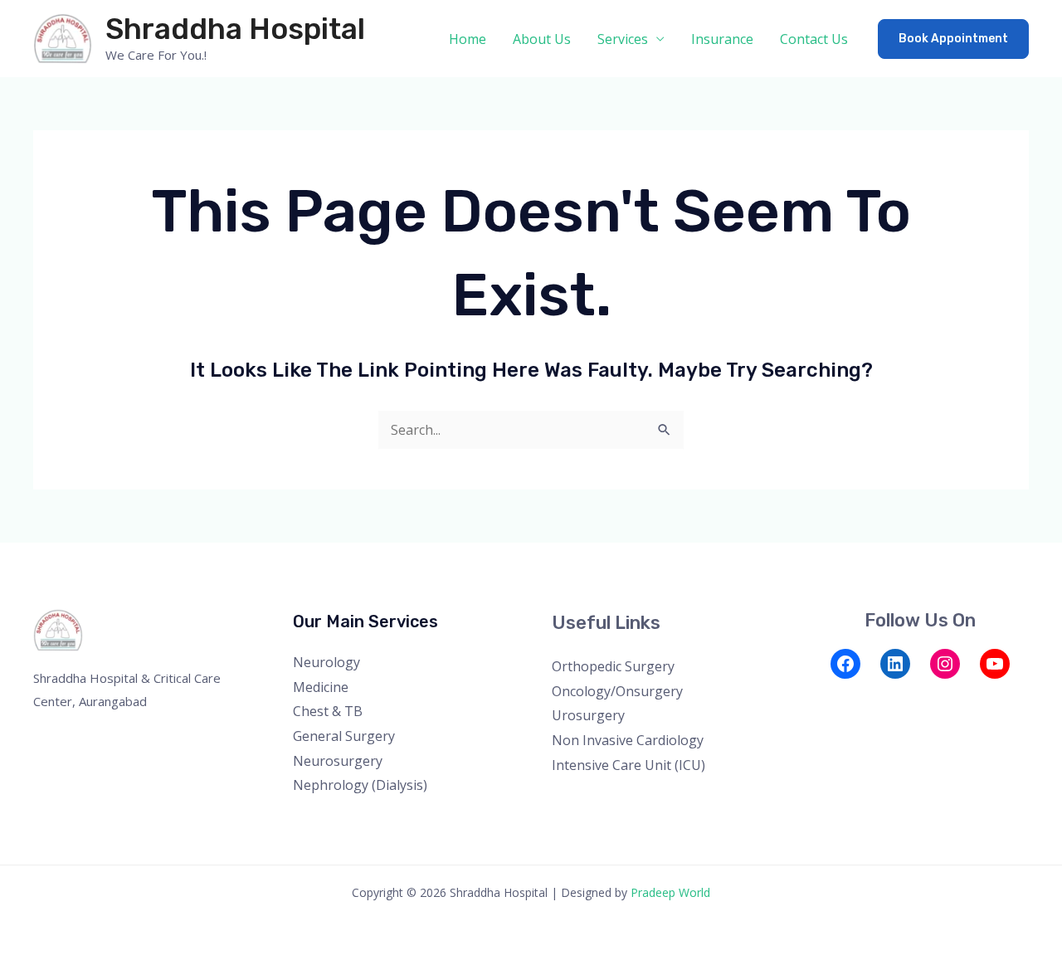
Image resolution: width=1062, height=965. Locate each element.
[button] (953, 39)
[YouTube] (995, 664)
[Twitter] (845, 699)
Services (622, 39)
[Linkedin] (912, 699)
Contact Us (814, 39)
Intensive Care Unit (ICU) (628, 765)
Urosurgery (588, 715)
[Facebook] (845, 664)
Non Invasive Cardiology (628, 740)
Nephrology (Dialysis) (360, 785)
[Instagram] (945, 664)
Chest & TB (328, 711)
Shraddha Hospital (235, 29)
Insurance (722, 39)
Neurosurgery (337, 761)
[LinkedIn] (895, 664)
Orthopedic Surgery (613, 666)
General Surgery (344, 736)
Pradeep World (670, 892)
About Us (542, 39)
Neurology (326, 662)
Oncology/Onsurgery (617, 691)
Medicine (320, 687)
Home (467, 39)
